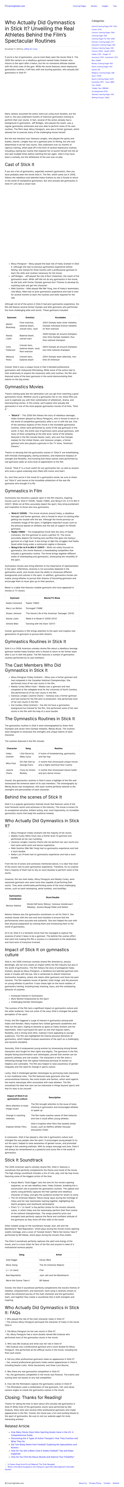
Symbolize (98, 82)
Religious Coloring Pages (103, 73)
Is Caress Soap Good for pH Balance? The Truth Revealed (31, 1464)
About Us (83, 1483)
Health (109, 51)
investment (111, 57)
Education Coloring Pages (103, 45)
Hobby (96, 54)
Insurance (98, 57)
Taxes (109, 82)
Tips (115, 6)
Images (105, 6)
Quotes (94, 6)
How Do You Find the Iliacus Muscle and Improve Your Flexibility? (42, 1457)
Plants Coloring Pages (102, 67)
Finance (97, 51)
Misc (96, 60)
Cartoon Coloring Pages (103, 32)
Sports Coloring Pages (103, 79)
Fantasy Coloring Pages (103, 48)
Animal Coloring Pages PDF (104, 26)
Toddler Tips (100, 88)
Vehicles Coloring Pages (103, 94)
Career (97, 29)
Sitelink (116, 1483)
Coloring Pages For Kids (103, 39)
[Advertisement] (42, 94)
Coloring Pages (79, 6)
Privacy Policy (95, 1483)
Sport (96, 76)
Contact (107, 1483)
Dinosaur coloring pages (103, 42)
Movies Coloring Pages (102, 63)
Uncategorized (100, 91)
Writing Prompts (100, 98)
